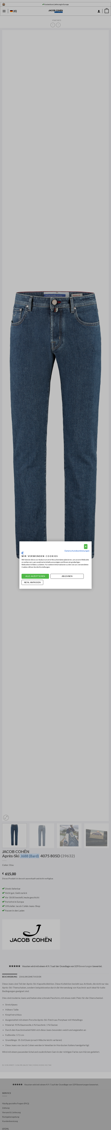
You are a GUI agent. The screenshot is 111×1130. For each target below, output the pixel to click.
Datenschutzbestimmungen (77, 550)
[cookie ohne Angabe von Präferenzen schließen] (85, 546)
